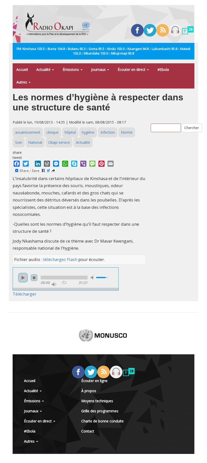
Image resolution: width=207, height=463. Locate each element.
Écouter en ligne (94, 380)
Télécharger (24, 294)
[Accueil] (59, 24)
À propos (88, 390)
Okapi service (59, 142)
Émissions (71, 69)
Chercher (191, 127)
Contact (87, 431)
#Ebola (163, 69)
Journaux (99, 69)
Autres (22, 82)
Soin (18, 142)
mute (93, 277)
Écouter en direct (132, 69)
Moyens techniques (97, 400)
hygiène (88, 132)
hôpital (70, 132)
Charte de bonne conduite (102, 421)
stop (34, 277)
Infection (107, 132)
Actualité (43, 69)
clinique (52, 132)
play (23, 278)
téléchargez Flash (60, 259)
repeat (64, 282)
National (35, 142)
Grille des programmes (99, 411)
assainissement (27, 132)
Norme (127, 132)
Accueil (22, 69)
